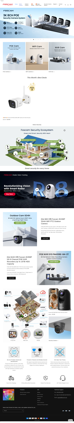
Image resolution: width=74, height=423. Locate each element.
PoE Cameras (6, 71)
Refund (38, 400)
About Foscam (40, 394)
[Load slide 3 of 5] (37, 39)
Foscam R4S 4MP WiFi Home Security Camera (58, 312)
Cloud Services (23, 394)
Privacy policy (40, 396)
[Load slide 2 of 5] (35, 39)
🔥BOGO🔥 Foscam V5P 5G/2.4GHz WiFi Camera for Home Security (16, 117)
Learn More (37, 31)
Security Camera (53, 340)
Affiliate (38, 392)
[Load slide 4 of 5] (39, 39)
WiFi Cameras (29, 71)
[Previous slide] (30, 39)
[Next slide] (43, 39)
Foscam (38, 420)
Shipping (39, 398)
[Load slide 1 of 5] (33, 39)
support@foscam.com (62, 397)
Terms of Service (40, 402)
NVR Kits (51, 71)
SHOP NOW (45, 238)
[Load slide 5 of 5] (40, 39)
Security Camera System (25, 392)
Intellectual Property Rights (42, 404)
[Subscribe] (22, 410)
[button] (55, 4)
